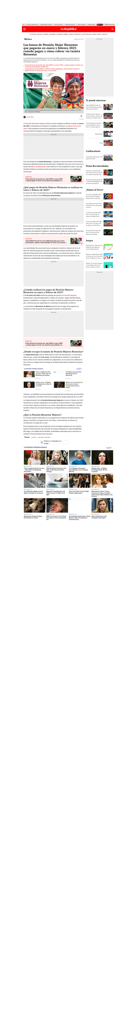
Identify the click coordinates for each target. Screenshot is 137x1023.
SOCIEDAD (59, 34)
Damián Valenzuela (70, 24)
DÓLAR (94, 34)
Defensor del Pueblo (46, 24)
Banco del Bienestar (38, 167)
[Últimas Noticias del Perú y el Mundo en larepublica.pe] (68, 29)
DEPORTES (77, 34)
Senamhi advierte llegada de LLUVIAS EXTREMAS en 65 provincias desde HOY (94, 181)
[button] (24, 29)
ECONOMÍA (52, 34)
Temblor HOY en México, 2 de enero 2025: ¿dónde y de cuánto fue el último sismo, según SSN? (94, 116)
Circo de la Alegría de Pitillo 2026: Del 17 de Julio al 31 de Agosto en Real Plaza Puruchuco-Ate (94, 224)
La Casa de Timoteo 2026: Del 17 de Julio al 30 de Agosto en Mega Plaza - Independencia (93, 215)
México (28, 39)
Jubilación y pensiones (44, 437)
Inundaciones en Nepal (94, 24)
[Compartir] (81, 116)
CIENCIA (71, 34)
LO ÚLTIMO (33, 34)
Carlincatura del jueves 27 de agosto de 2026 (94, 157)
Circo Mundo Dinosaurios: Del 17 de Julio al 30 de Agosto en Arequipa (93, 232)
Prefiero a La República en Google (53, 442)
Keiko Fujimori (81, 24)
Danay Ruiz (30, 117)
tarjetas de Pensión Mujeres (66, 295)
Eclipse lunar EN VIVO (32, 24)
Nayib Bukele (99, 134)
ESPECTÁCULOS (87, 34)
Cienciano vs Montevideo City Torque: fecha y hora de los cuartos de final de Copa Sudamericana (94, 173)
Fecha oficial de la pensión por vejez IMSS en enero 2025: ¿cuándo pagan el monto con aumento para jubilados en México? (54, 66)
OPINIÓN (45, 34)
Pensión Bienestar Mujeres (35, 123)
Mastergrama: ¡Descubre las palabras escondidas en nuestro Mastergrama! (94, 247)
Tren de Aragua (59, 24)
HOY (23, 24)
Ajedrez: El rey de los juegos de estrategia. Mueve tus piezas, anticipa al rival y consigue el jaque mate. (94, 266)
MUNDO (65, 34)
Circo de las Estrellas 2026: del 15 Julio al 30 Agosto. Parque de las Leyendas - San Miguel (94, 197)
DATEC (99, 34)
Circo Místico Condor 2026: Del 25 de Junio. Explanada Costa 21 (94, 205)
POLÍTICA (39, 34)
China (101, 143)
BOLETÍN (104, 34)
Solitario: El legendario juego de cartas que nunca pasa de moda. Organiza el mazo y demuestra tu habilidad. (94, 257)
